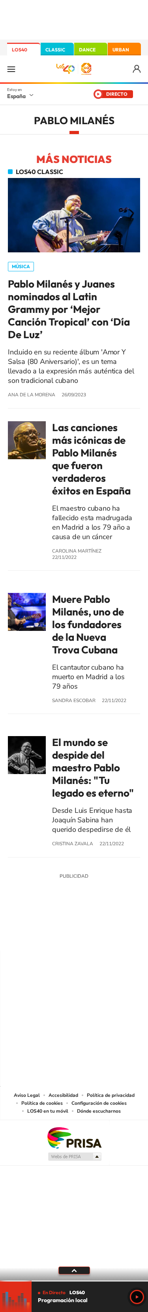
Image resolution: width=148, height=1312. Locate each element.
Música (21, 266)
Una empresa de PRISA (74, 1137)
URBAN (120, 50)
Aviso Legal (27, 1095)
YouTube (58, 934)
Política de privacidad (111, 1095)
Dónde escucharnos (99, 1111)
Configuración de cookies (99, 1103)
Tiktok (42, 934)
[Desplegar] (74, 1270)
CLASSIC (55, 50)
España (16, 96)
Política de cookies (42, 1103)
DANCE (87, 50)
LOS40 (19, 50)
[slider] (74, 1281)
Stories (121, 934)
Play (136, 1296)
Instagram (27, 934)
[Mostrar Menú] (11, 69)
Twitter (74, 934)
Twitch (105, 934)
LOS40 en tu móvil (47, 1111)
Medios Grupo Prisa (74, 1156)
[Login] (137, 69)
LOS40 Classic (39, 172)
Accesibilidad (63, 1095)
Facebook (90, 934)
